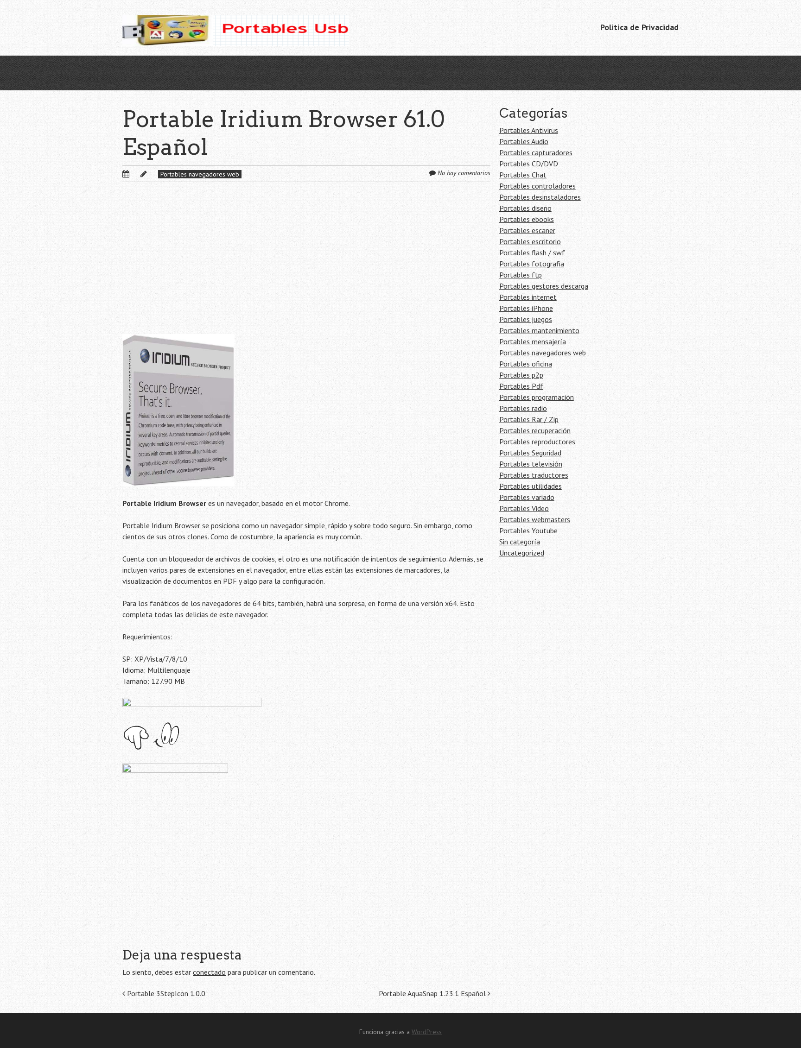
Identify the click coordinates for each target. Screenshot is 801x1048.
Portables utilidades (530, 486)
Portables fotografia (531, 263)
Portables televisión (530, 463)
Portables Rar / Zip (529, 419)
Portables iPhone (526, 308)
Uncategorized (521, 552)
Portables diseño (525, 208)
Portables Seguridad (530, 452)
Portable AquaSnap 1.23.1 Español (433, 993)
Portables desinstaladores (540, 197)
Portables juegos (525, 319)
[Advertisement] (306, 265)
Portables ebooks (526, 219)
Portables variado (526, 497)
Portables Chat (523, 174)
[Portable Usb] (235, 28)
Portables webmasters (534, 519)
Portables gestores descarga (543, 285)
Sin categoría (519, 541)
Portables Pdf (521, 386)
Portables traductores (533, 475)
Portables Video (524, 508)
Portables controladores (537, 185)
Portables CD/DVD (528, 163)
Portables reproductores (537, 441)
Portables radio (523, 408)
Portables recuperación (535, 430)
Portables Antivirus (528, 130)
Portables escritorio (530, 241)
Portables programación (536, 397)
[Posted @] (135, 173)
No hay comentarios (464, 173)
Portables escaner (527, 230)
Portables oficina (525, 363)
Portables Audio (523, 141)
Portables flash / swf (532, 252)
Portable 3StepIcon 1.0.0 (165, 993)
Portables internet (528, 297)
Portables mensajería (532, 341)
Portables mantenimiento (539, 330)
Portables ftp (520, 274)
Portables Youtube (528, 530)
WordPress (427, 1032)
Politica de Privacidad (639, 27)
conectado (209, 972)
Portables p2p (521, 374)
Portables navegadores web (199, 174)
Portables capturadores (535, 152)
